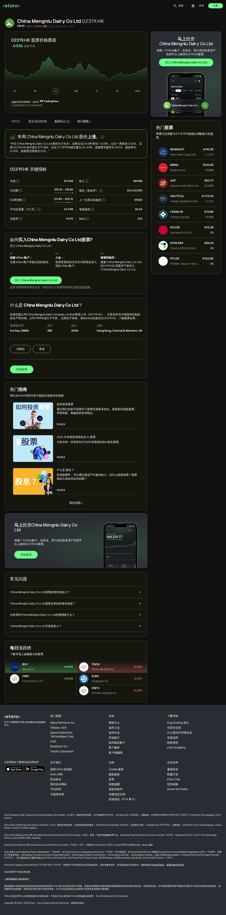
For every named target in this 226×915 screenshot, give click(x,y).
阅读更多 (61, 424)
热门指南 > (84, 121)
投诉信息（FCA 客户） (123, 799)
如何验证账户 (117, 742)
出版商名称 (57, 794)
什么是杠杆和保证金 (179, 732)
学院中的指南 (82, 287)
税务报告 (172, 742)
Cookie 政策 (116, 769)
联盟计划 (172, 774)
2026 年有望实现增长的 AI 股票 (76, 437)
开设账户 (114, 737)
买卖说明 (172, 737)
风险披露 (114, 784)
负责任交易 (174, 727)
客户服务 (114, 747)
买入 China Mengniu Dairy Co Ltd (186, 62)
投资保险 (172, 784)
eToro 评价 (56, 774)
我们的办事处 (58, 784)
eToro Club (173, 779)
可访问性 (55, 789)
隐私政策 (114, 774)
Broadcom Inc (58, 746)
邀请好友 (172, 769)
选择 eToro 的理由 (61, 769)
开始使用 (21, 369)
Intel (53, 741)
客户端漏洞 (116, 752)
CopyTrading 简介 (178, 722)
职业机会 (55, 779)
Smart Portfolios (177, 789)
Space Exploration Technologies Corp (61, 734)
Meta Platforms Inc (62, 722)
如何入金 (114, 727)
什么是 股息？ (65, 469)
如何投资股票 (65, 404)
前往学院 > (76, 502)
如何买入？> (62, 121)
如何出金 (114, 732)
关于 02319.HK (37, 121)
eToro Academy (176, 747)
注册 (215, 5)
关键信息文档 (117, 794)
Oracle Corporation (62, 751)
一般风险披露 (10, 879)
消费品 (20, 349)
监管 (111, 779)
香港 (42, 349)
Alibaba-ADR (58, 727)
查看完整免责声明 (175, 865)
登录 (201, 5)
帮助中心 (114, 722)
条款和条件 (116, 789)
